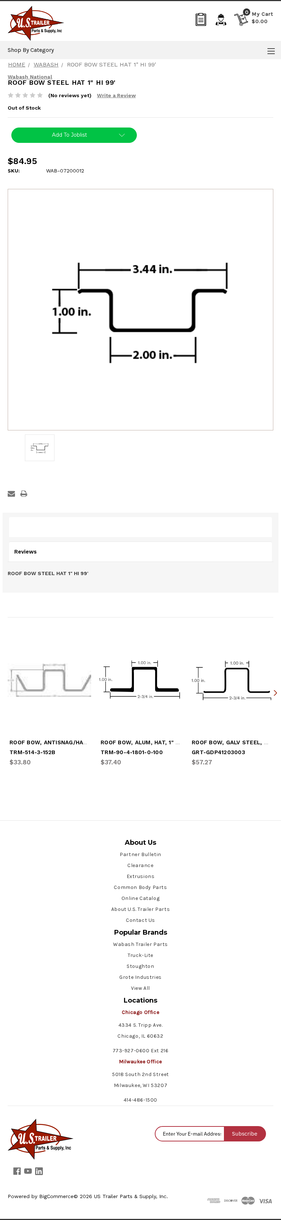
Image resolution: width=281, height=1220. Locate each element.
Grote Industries (140, 977)
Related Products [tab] (36, 607)
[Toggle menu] (271, 51)
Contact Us (140, 920)
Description (30, 527)
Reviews (25, 551)
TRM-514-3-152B (33, 752)
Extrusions (141, 876)
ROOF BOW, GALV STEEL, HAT (233, 742)
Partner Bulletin (140, 854)
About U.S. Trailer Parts (140, 909)
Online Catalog (140, 898)
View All (140, 988)
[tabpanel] (49, 698)
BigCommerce (56, 1196)
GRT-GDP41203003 (218, 752)
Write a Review (116, 95)
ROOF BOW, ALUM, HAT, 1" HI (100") (150, 742)
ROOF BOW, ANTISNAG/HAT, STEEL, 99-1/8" (71, 742)
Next (275, 692)
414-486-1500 (140, 1100)
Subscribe (244, 1133)
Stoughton (140, 966)
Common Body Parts (140, 887)
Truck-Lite (140, 955)
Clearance (140, 865)
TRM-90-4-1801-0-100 (132, 752)
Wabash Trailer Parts (140, 944)
